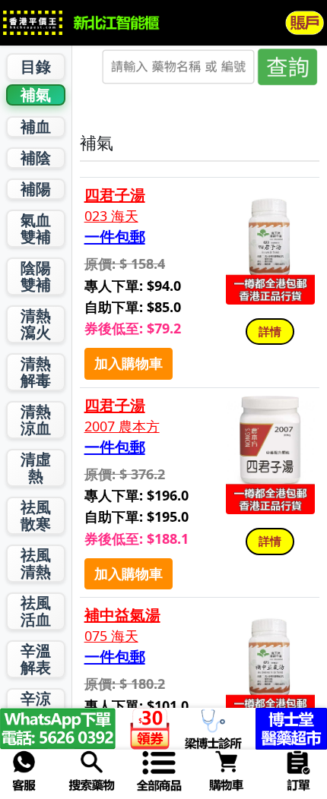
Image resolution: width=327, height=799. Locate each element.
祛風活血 (36, 611)
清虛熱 (36, 467)
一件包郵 (114, 237)
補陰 (36, 157)
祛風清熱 (36, 563)
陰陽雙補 (36, 276)
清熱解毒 (36, 371)
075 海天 (111, 636)
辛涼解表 (36, 706)
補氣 (36, 94)
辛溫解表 (36, 658)
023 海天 (111, 216)
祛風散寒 (36, 515)
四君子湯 (114, 195)
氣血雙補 (36, 228)
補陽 (36, 188)
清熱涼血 (36, 419)
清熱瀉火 (36, 324)
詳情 (270, 331)
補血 (36, 126)
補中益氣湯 (122, 615)
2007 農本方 (122, 426)
